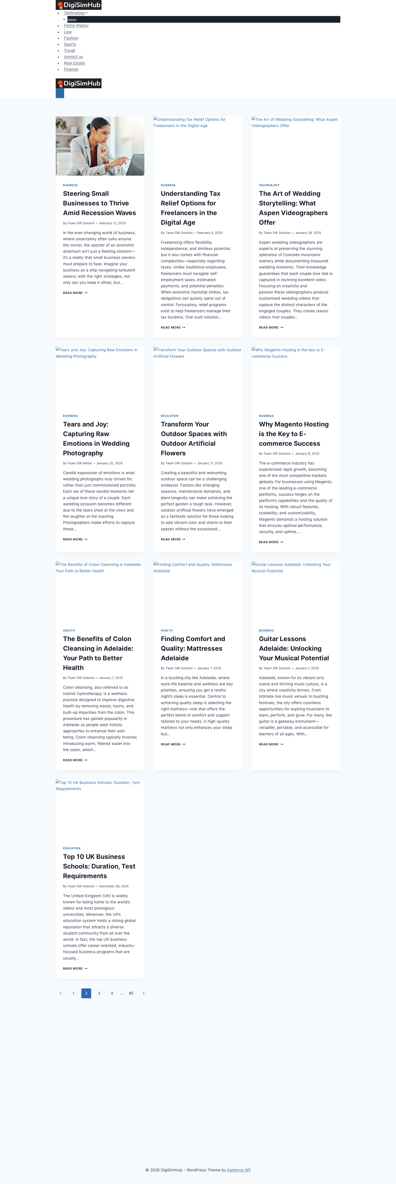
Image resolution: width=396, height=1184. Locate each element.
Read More (75, 293)
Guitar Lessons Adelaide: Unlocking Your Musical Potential (294, 648)
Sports (70, 44)
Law (68, 32)
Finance (71, 69)
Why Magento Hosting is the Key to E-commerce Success (294, 433)
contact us (73, 57)
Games (71, 19)
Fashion (71, 38)
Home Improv (76, 25)
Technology (269, 185)
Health (69, 630)
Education (169, 416)
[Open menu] (60, 93)
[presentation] (100, 146)
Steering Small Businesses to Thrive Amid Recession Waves (99, 203)
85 (131, 993)
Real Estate (74, 63)
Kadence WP (239, 1170)
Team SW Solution (81, 223)
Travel (69, 50)
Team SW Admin (80, 463)
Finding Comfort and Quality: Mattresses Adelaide (193, 648)
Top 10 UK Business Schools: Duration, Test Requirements (99, 866)
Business (70, 185)
